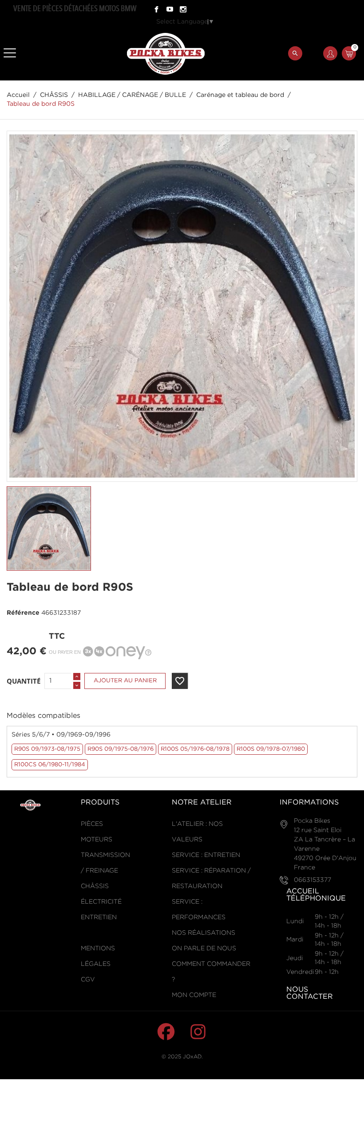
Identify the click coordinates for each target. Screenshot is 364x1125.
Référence (23, 613)
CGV (88, 979)
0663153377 (312, 880)
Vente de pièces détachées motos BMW (74, 8)
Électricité (101, 902)
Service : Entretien (206, 855)
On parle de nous (204, 948)
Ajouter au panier (125, 680)
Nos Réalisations (203, 933)
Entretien (99, 917)
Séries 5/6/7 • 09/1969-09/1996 (61, 734)
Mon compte (194, 995)
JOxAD (192, 1056)
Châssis (95, 886)
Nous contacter (309, 993)
